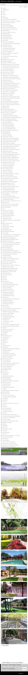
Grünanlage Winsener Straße (9, 141)
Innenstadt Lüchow (6, 45)
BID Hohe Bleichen (6, 377)
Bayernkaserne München (8, 292)
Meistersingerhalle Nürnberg (8, 147)
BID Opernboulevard (7, 335)
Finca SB (4, 279)
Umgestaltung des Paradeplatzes (10, 115)
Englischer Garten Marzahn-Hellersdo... (11, 348)
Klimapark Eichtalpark (7, 46)
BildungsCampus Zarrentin (8, 188)
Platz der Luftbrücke (7, 135)
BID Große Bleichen (6, 379)
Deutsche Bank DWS (7, 429)
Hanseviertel (5, 233)
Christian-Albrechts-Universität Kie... (10, 130)
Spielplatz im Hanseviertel (8, 93)
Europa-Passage (6, 419)
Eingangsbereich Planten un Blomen (10, 390)
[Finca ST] (14, 558)
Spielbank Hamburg (7, 422)
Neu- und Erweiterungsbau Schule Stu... (11, 104)
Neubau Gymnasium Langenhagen (10, 138)
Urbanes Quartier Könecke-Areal (9, 56)
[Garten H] (14, 542)
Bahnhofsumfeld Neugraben (8, 27)
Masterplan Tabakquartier (8, 109)
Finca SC (4, 371)
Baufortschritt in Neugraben (8, 91)
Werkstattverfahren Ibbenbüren (9, 155)
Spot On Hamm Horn (7, 223)
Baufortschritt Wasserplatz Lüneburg (10, 149)
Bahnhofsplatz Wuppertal (8, 231)
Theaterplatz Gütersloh (7, 411)
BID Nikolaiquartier (6, 247)
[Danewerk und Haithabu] (14, 463)
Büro (3, 11)
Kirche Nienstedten (6, 408)
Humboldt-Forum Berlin (7, 321)
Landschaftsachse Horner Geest (9, 253)
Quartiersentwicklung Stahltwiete (10, 205)
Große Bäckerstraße (7, 229)
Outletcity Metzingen (7, 35)
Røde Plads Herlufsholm (7, 241)
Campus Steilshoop (6, 287)
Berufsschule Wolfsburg (7, 329)
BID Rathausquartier (7, 61)
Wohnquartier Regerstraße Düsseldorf (11, 98)
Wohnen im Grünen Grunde (8, 184)
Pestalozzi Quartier (6, 409)
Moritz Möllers (5, 440)
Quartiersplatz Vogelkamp (8, 70)
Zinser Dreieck (5, 281)
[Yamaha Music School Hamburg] (14, 620)
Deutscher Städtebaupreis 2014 (9, 270)
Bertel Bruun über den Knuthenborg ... (11, 380)
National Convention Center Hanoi (10, 421)
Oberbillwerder (5, 106)
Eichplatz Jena (5, 337)
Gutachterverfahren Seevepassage (10, 191)
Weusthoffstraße (6, 131)
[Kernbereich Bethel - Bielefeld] (14, 510)
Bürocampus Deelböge (7, 25)
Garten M (4, 327)
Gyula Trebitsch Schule (7, 168)
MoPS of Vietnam (6, 382)
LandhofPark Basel (6, 318)
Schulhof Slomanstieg (7, 437)
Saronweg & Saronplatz (7, 175)
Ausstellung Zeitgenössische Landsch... (11, 154)
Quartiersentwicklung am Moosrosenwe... (12, 144)
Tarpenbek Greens (6, 345)
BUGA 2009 (5, 40)
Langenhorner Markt (7, 257)
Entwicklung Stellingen (7, 282)
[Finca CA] (14, 605)
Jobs (3, 16)
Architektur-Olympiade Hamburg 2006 (11, 416)
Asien (3, 343)
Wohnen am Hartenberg (8, 212)
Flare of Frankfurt (6, 207)
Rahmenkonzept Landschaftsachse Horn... (12, 200)
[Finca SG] (14, 573)
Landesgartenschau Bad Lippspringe (10, 298)
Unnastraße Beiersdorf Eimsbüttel (10, 120)
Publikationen (5, 297)
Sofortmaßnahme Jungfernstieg (9, 29)
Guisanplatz (5, 342)
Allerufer (4, 388)
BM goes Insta (5, 107)
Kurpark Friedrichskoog (7, 74)
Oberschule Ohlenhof (7, 300)
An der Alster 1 (5, 372)
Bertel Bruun (5, 438)
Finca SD (4, 334)
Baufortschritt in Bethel (7, 210)
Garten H (4, 401)
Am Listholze (5, 323)
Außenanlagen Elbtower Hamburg (10, 101)
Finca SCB (4, 400)
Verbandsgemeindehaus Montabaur (10, 146)
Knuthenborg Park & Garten (8, 364)
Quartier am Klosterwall (7, 180)
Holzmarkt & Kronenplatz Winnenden (10, 324)
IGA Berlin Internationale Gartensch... (11, 311)
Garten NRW (5, 305)
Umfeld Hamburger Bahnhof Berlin (10, 284)
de (24, 6)
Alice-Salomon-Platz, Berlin (8, 49)
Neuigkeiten (5, 17)
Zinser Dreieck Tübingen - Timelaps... (10, 173)
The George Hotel (6, 360)
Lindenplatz (5, 398)
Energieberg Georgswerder (8, 387)
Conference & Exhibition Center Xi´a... (10, 403)
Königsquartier (5, 351)
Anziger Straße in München (8, 143)
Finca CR (4, 430)
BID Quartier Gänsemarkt (8, 286)
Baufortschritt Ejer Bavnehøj (8, 446)
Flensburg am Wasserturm (8, 353)
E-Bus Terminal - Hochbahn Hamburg (11, 265)
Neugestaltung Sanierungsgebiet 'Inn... (11, 86)
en (27, 6)
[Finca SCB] (14, 526)
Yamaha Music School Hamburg (9, 414)
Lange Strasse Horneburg (8, 316)
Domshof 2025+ (6, 54)
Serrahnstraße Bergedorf (8, 125)
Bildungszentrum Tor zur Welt (9, 271)
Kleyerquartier (5, 319)
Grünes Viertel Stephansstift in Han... (10, 66)
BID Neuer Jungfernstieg (8, 41)
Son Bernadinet (6, 432)
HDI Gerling (5, 347)
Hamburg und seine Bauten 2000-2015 (11, 242)
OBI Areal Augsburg (7, 122)
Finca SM (4, 427)
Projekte (4, 8)
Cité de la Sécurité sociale (8, 215)
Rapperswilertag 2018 (7, 151)
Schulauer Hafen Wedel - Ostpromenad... (11, 220)
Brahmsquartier (6, 385)
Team (3, 13)
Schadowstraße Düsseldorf (8, 22)
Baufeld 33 (4, 332)
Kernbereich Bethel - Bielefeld (9, 396)
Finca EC (4, 424)
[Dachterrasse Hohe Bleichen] (14, 636)
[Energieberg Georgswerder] (14, 479)
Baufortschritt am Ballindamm (9, 443)
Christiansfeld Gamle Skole (8, 189)
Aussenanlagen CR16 (7, 366)
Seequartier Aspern (6, 218)
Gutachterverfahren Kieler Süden (9, 152)
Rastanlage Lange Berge (8, 302)
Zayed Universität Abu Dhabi (9, 310)
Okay (24, 668)
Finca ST (4, 404)
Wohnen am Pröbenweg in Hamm (10, 159)
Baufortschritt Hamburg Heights (9, 181)
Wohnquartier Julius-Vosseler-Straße (10, 160)
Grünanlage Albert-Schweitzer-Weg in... (11, 83)
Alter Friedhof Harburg (7, 358)
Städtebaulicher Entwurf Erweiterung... (11, 64)
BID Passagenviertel (7, 331)
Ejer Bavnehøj (5, 202)
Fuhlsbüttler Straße (6, 216)
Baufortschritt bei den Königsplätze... (10, 139)
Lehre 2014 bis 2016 (7, 274)
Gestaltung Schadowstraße (8, 196)
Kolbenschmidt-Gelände (7, 294)
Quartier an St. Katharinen (8, 290)
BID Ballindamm (6, 30)
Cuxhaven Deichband (7, 51)
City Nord (4, 433)
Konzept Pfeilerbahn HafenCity (9, 355)
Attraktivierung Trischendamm (9, 119)
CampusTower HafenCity (8, 226)
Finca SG (4, 406)
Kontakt (21, 6)
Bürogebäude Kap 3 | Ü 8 (8, 183)
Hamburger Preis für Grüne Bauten (10, 178)
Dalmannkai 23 (6, 392)
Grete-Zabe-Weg (6, 255)
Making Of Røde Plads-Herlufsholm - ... (11, 250)
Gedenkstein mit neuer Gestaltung (10, 75)
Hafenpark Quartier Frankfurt (9, 62)
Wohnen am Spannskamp (8, 164)
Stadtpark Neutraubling (7, 266)
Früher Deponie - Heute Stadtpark (10, 90)
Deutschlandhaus (6, 24)
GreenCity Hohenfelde (7, 356)
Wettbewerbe (5, 9)
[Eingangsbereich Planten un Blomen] (14, 494)
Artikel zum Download (7, 172)
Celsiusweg (5, 374)
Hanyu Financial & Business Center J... (11, 326)
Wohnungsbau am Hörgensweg (9, 192)
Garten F (4, 278)
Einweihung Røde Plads (7, 249)
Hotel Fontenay (6, 306)
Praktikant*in (5, 57)
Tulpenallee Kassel (6, 384)
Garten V (4, 276)
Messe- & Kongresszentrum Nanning (10, 435)
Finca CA (4, 412)
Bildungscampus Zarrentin (8, 59)
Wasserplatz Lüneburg (7, 136)
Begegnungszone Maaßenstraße (9, 268)
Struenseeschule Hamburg (8, 127)
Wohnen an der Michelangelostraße (10, 258)
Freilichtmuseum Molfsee (8, 72)
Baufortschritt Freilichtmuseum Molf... (11, 96)
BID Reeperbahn (6, 33)
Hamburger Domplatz (7, 38)
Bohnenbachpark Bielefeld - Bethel (10, 239)
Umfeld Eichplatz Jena (7, 314)
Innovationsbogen (6, 99)
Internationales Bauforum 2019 (9, 111)
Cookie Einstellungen (8, 668)
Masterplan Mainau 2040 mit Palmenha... (12, 78)
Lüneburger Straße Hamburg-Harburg (11, 43)
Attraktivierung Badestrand (8, 88)
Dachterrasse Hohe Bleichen (8, 417)
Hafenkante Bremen (7, 350)
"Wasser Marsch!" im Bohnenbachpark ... (11, 234)
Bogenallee (5, 425)
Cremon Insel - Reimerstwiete (9, 262)
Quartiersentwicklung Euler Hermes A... (11, 244)
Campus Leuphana (6, 368)
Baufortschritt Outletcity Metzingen (10, 445)
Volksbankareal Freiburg (8, 82)
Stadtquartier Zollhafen (7, 167)
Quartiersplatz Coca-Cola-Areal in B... (11, 67)
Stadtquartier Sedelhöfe (7, 213)
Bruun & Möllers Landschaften (9, 19)
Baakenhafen (5, 339)
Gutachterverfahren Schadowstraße (10, 197)
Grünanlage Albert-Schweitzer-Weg (10, 77)
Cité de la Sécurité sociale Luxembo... (11, 186)
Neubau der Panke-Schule (8, 162)
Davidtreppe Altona (6, 369)
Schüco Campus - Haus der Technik (10, 204)
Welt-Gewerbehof (6, 273)
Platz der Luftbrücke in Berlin (9, 32)
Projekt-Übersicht (6, 133)
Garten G (4, 340)
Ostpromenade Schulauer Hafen (9, 176)
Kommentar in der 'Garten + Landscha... (11, 21)
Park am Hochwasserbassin (8, 441)
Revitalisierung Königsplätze (8, 237)
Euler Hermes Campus (7, 303)
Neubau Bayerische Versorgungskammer (11, 117)
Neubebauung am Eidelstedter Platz (10, 157)
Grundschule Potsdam (7, 114)
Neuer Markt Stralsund (7, 94)
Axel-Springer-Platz (6, 37)
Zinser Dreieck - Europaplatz (8, 112)
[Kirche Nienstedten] (14, 589)
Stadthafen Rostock (7, 80)
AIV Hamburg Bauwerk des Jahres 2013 (11, 308)
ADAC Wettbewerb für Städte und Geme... (12, 252)
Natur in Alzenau (6, 361)
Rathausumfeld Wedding (8, 313)
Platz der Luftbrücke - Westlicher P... (10, 53)
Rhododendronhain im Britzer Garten (10, 363)
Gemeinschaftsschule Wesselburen (10, 103)
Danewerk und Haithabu (8, 376)
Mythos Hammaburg (7, 263)
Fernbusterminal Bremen (8, 123)
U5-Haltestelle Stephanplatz (8, 48)
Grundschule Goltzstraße (8, 165)
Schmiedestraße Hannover (8, 295)
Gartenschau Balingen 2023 (8, 128)
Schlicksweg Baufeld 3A (7, 69)
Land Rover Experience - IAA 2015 (10, 236)
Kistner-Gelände (6, 194)
